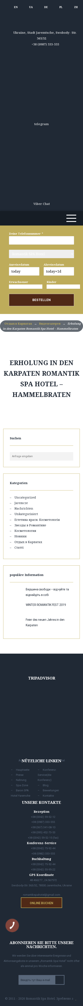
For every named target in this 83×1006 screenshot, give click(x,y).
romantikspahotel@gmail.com (41, 894)
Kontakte (48, 795)
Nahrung (21, 780)
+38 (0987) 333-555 (45, 44)
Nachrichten (23, 508)
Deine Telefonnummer (25, 233)
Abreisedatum (54, 264)
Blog (46, 785)
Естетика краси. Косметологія (37, 520)
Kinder (51, 282)
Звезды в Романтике (30, 525)
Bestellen (41, 300)
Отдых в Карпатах (28, 542)
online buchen (41, 903)
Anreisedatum (19, 264)
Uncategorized (25, 497)
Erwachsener (18, 282)
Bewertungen (51, 790)
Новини (20, 536)
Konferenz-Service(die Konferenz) (47, 775)
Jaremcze (21, 503)
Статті (19, 547)
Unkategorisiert (26, 514)
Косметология (25, 531)
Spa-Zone (22, 785)
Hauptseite (22, 769)
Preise (19, 774)
